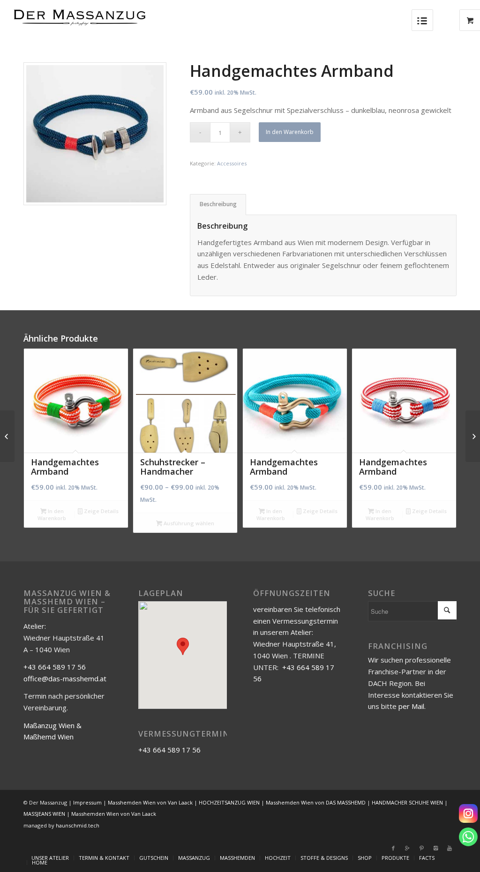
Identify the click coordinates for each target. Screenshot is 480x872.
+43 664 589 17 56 (54, 666)
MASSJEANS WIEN (44, 813)
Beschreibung (218, 204)
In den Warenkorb (290, 132)
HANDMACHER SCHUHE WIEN (407, 802)
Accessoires (232, 163)
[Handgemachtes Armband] (7, 436)
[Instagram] (468, 813)
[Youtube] (449, 848)
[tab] (218, 204)
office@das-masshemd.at (64, 678)
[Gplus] (407, 848)
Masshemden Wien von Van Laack (150, 802)
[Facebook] (393, 848)
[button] (183, 646)
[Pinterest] (421, 848)
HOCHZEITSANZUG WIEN (229, 802)
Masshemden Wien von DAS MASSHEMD (316, 802)
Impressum (87, 802)
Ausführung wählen (188, 523)
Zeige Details (100, 510)
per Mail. (412, 706)
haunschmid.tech (77, 825)
